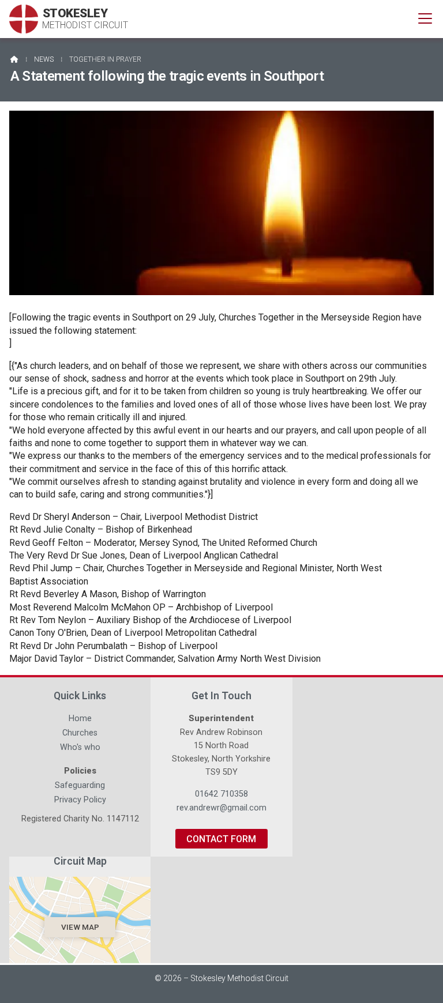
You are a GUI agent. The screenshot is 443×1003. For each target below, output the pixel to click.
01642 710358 (221, 794)
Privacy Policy (80, 800)
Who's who (80, 748)
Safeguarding (80, 786)
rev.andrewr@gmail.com (221, 808)
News (44, 59)
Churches (79, 734)
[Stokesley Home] (23, 19)
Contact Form (221, 839)
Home (80, 720)
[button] (425, 18)
